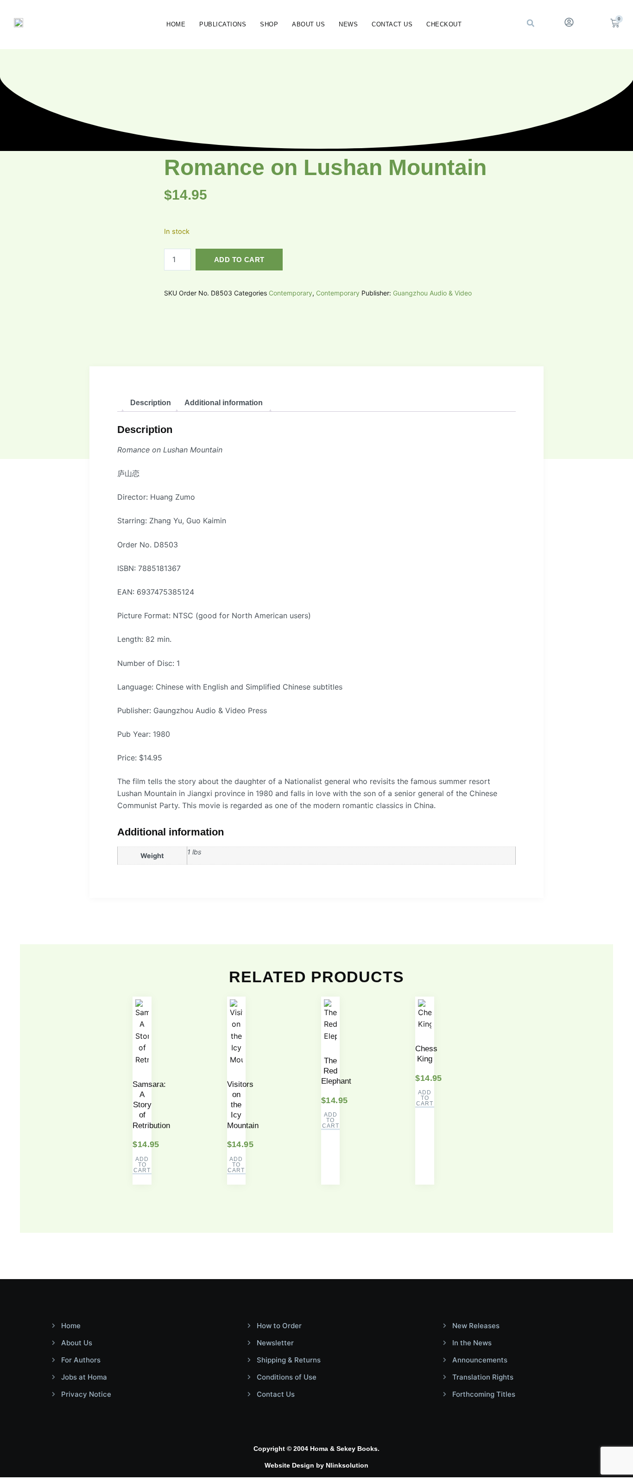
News (348, 24)
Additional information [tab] (223, 403)
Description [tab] (150, 403)
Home (175, 24)
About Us (308, 24)
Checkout (444, 24)
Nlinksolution (347, 1465)
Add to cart (239, 260)
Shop (269, 24)
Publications (222, 24)
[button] (531, 23)
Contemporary (290, 293)
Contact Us (392, 24)
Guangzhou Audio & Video (432, 293)
